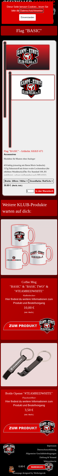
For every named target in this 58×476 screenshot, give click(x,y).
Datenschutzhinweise (31, 10)
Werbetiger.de (40, 473)
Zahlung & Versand (47, 457)
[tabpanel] (29, 30)
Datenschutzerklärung (46, 449)
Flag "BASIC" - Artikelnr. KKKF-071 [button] (23, 151)
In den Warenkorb (44, 191)
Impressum (51, 445)
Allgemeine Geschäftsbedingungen (41, 453)
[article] (29, 117)
